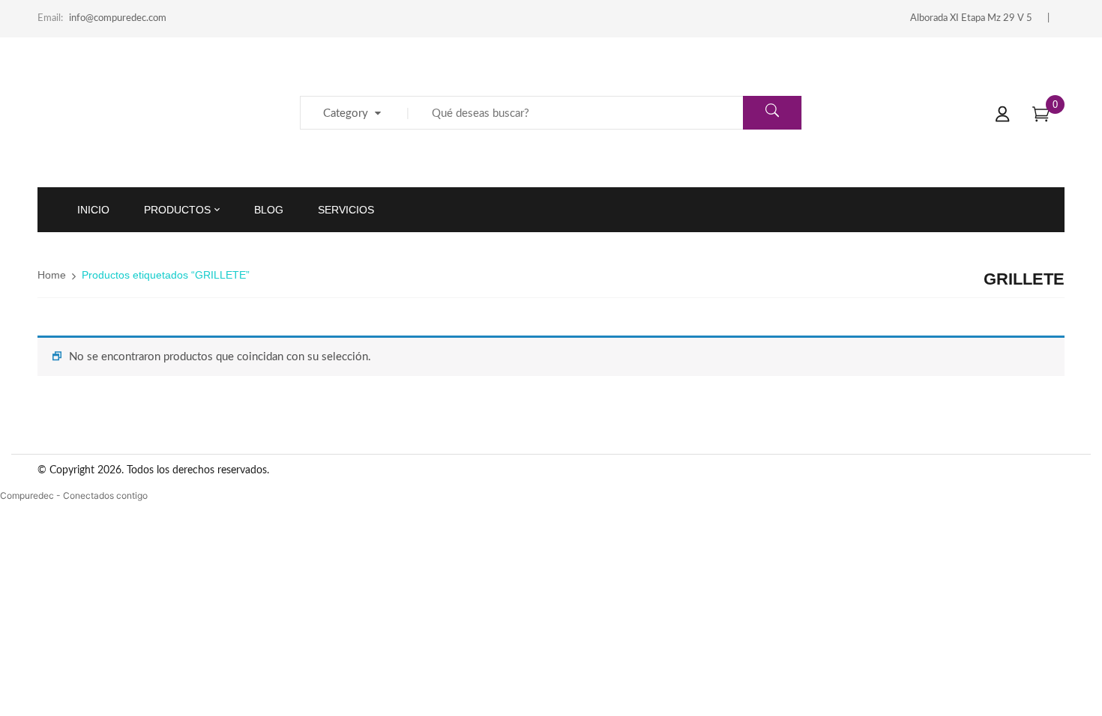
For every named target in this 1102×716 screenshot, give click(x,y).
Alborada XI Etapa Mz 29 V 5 (971, 18)
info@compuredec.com (117, 18)
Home (51, 275)
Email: (50, 18)
